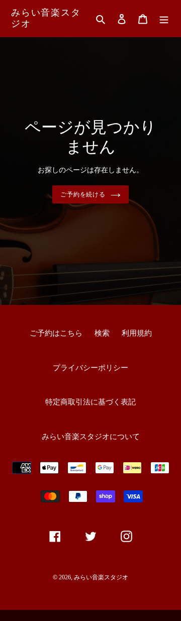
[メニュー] (163, 18)
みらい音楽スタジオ (46, 18)
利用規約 (137, 333)
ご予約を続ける (83, 194)
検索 (102, 333)
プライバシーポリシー (90, 368)
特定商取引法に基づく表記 (90, 402)
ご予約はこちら (56, 333)
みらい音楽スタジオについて (91, 437)
